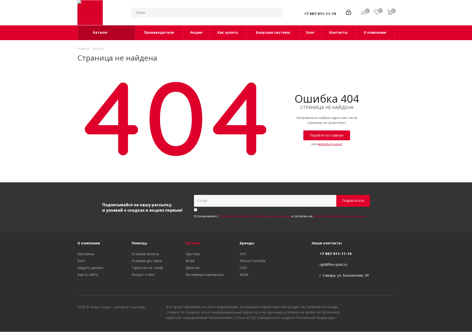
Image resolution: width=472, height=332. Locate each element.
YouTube (379, 308)
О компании (88, 243)
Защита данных (90, 267)
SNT (243, 254)
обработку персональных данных (340, 216)
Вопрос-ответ (143, 274)
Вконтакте (366, 308)
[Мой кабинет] (348, 13)
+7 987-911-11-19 (320, 13)
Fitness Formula (252, 260)
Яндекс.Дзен (391, 308)
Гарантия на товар (147, 267)
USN (243, 267)
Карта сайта (87, 274)
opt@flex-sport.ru (333, 264)
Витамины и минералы (204, 274)
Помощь (139, 243)
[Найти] (276, 12)
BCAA (190, 260)
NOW (244, 274)
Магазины (85, 254)
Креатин (193, 267)
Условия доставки (147, 260)
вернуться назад (330, 144)
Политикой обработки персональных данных (255, 216)
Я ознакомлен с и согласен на (280, 216)
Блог (81, 260)
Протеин (193, 254)
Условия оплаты (145, 254)
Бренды (247, 243)
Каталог (193, 243)
